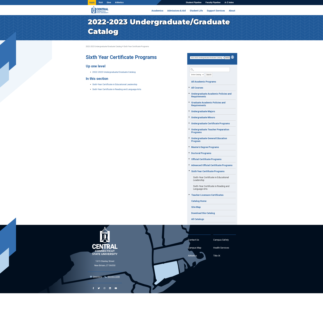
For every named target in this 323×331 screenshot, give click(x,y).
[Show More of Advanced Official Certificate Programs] (189, 165)
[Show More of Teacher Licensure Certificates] (189, 194)
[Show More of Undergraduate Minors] (189, 117)
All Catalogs (197, 219)
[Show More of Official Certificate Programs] (189, 159)
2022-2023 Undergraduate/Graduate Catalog (104, 46)
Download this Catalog (203, 213)
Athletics (119, 2)
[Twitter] (99, 288)
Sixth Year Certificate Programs (207, 171)
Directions (97, 277)
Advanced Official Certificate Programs (211, 165)
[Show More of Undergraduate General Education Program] (189, 138)
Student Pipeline (193, 2)
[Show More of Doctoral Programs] (189, 153)
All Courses (197, 87)
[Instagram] (104, 288)
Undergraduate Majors (203, 111)
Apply (92, 2)
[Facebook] (93, 288)
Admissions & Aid (176, 10)
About (232, 10)
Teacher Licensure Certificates (207, 195)
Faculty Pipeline (213, 2)
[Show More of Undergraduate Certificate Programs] (189, 123)
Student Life (196, 10)
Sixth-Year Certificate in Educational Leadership (211, 178)
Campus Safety (221, 239)
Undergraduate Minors (203, 117)
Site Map (196, 207)
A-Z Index (229, 2)
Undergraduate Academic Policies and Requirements (211, 95)
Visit (101, 2)
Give (109, 2)
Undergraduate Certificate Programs (210, 123)
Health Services (221, 247)
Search (208, 75)
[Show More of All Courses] (189, 87)
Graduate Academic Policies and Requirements (208, 104)
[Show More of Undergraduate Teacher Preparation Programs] (189, 129)
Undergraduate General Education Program (209, 139)
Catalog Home (198, 201)
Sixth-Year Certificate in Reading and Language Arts (211, 187)
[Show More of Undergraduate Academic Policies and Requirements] (189, 93)
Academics (157, 10)
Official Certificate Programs (206, 159)
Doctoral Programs (201, 153)
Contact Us (193, 239)
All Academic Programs (203, 81)
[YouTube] (116, 288)
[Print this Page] (233, 57)
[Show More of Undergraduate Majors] (189, 111)
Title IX (216, 255)
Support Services (216, 10)
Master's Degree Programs (205, 147)
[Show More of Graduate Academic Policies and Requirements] (189, 102)
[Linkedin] (110, 288)
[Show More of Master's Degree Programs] (189, 147)
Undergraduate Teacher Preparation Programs (210, 131)
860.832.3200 (114, 277)
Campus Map (194, 247)
